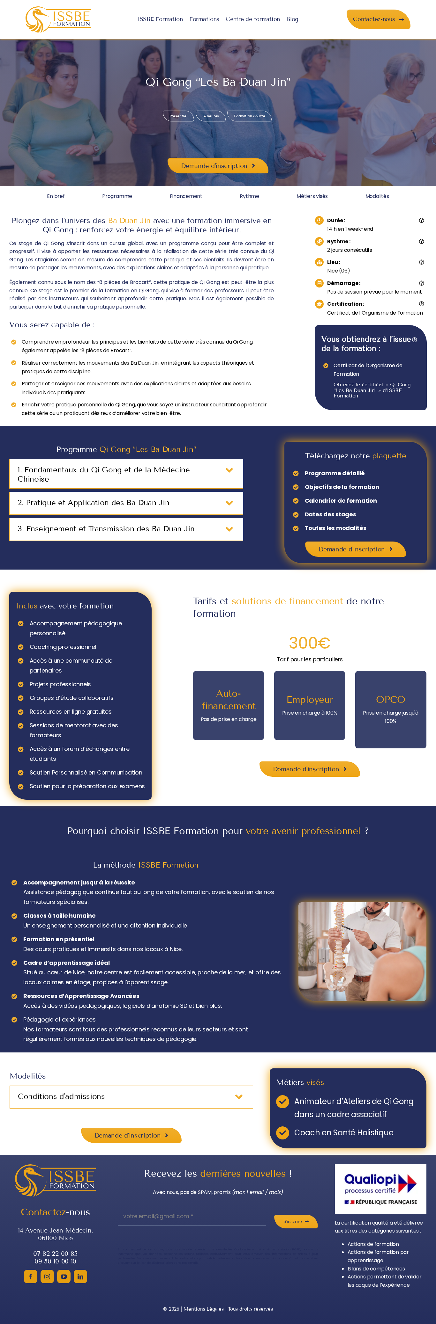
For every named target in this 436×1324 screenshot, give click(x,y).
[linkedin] (80, 1276)
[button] (126, 474)
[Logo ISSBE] (58, 8)
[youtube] (64, 1276)
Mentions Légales (203, 1309)
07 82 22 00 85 (55, 1253)
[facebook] (30, 1276)
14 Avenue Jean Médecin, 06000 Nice (55, 1234)
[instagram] (47, 1276)
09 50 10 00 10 (55, 1261)
